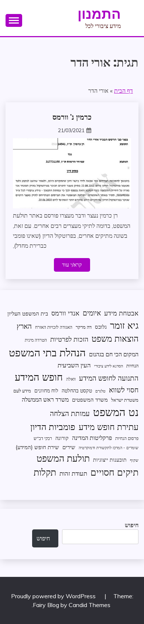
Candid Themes (89, 605)
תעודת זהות (73, 473)
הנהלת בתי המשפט (47, 352)
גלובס (101, 326)
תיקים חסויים (114, 472)
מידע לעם (22, 391)
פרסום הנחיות (126, 438)
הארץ (24, 326)
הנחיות (132, 366)
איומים (92, 313)
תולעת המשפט (63, 458)
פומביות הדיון (52, 426)
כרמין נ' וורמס (72, 117)
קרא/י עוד (72, 264)
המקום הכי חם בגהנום (113, 354)
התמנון (99, 14)
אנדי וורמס (65, 313)
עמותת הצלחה (70, 413)
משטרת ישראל (124, 400)
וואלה (71, 379)
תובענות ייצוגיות (110, 459)
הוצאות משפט (115, 338)
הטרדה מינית (36, 340)
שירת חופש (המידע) (37, 447)
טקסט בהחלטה (77, 390)
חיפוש (131, 525)
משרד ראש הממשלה (45, 399)
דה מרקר (84, 327)
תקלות (45, 472)
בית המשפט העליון (27, 313)
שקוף (134, 460)
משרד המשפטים (90, 399)
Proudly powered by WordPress (54, 596)
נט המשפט (115, 412)
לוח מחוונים (46, 390)
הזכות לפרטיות (69, 339)
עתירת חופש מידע (108, 427)
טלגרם (100, 391)
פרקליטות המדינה (92, 437)
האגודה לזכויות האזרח (53, 327)
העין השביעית (74, 365)
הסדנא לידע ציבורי (108, 366)
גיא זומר (124, 325)
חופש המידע (39, 377)
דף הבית (123, 90)
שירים (68, 447)
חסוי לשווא (123, 389)
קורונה (62, 438)
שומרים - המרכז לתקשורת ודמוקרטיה (108, 447)
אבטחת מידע (121, 313)
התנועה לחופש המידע (108, 378)
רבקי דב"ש (43, 438)
